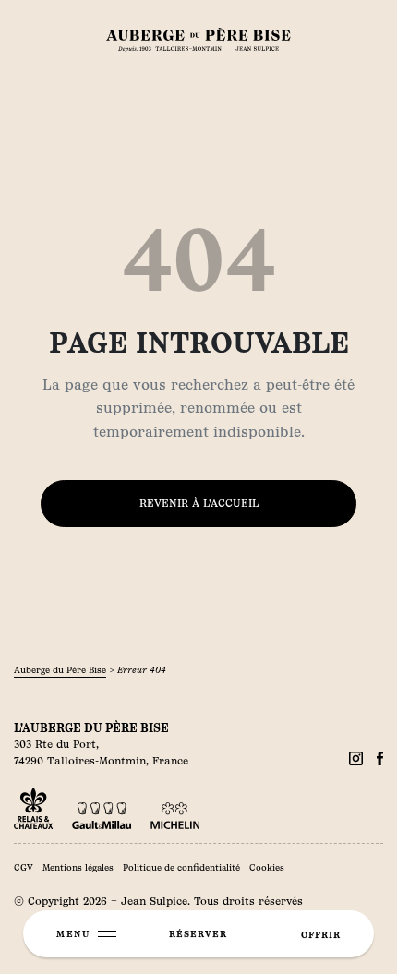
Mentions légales (78, 867)
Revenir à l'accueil (199, 503)
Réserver (198, 934)
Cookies (266, 867)
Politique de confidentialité (181, 867)
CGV (23, 867)
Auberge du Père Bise (60, 670)
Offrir (321, 935)
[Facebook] (356, 758)
